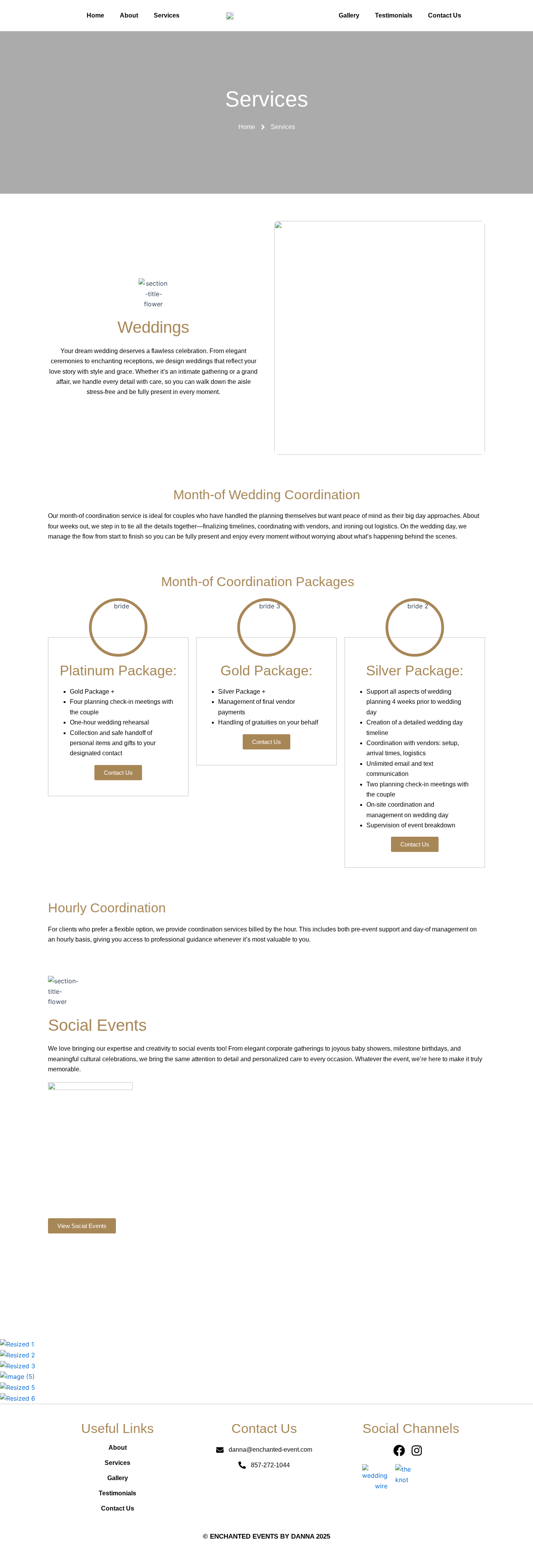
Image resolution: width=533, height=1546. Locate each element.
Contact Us (444, 15)
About (129, 15)
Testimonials (393, 15)
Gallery (349, 15)
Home (95, 15)
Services (166, 15)
